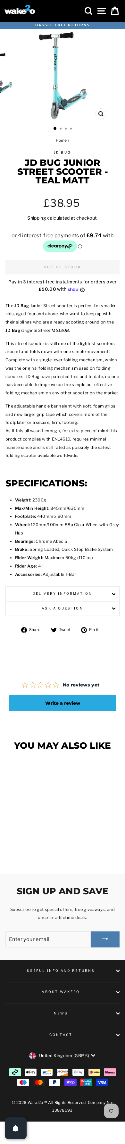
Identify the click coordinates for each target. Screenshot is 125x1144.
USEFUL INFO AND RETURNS (61, 971)
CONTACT (60, 1035)
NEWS (61, 1013)
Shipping (36, 218)
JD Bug (62, 152)
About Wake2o (61, 992)
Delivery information (62, 594)
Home (61, 140)
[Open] (16, 1128)
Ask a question (62, 608)
